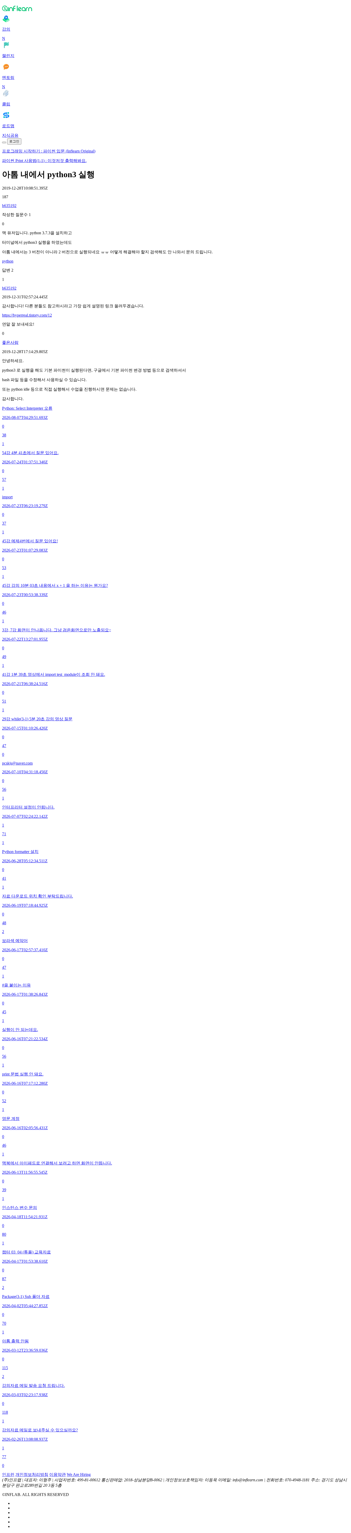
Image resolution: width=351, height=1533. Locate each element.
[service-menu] (4, 142)
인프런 (8, 1474)
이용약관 (57, 1474)
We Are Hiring (79, 1474)
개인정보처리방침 (31, 1474)
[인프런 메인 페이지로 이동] (175, 8)
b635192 (9, 205)
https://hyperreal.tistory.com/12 (27, 315)
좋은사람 (10, 342)
